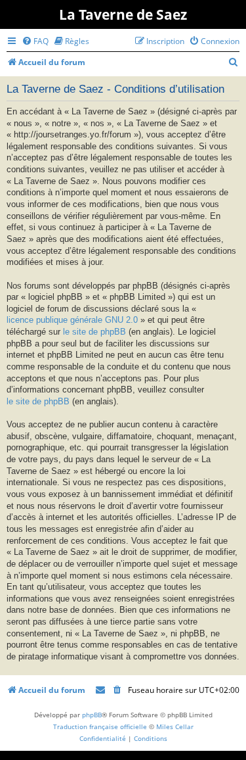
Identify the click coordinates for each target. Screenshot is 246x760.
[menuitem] (35, 41)
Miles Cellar (175, 726)
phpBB (92, 714)
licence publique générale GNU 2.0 (72, 320)
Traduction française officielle (100, 726)
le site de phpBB (94, 332)
